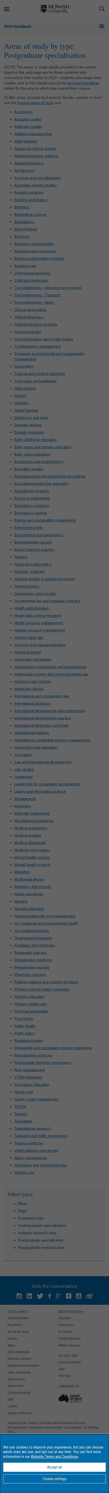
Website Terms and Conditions (54, 1456)
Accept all (54, 1467)
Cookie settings (54, 1479)
